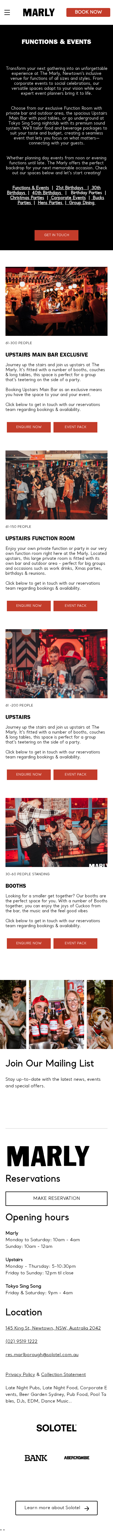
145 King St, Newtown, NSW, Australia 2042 (53, 1328)
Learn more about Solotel (52, 1508)
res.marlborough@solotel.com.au (41, 1355)
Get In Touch (56, 235)
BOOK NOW (88, 12)
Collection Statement (63, 1374)
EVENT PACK (75, 427)
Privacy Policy (20, 1374)
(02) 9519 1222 (21, 1341)
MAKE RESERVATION (56, 1198)
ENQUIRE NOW (29, 427)
